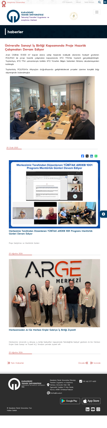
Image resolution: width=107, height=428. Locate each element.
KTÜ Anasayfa (67, 2)
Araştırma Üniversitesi (16, 2)
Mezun (78, 2)
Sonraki (97, 363)
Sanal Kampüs (89, 2)
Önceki (81, 363)
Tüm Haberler (17, 363)
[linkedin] (87, 409)
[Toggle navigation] (96, 12)
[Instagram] (98, 409)
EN (105, 2)
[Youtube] (93, 409)
